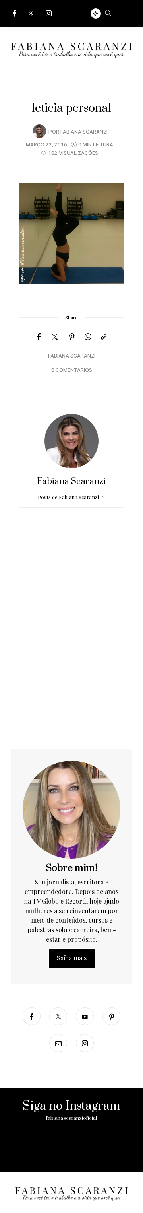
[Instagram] (49, 13)
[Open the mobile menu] (123, 13)
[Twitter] (31, 13)
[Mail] (58, 1043)
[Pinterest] (72, 337)
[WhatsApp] (87, 337)
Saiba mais (72, 958)
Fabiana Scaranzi (84, 132)
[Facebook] (14, 13)
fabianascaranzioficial (71, 1118)
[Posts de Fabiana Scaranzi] (39, 131)
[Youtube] (85, 1016)
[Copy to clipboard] (103, 337)
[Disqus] (71, 647)
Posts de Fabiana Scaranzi (69, 497)
